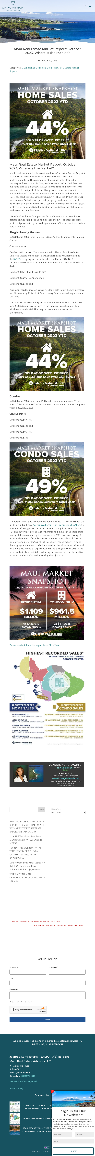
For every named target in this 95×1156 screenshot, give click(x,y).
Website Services (37, 1152)
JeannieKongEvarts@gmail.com (26, 1081)
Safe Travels (19, 259)
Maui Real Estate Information (37, 67)
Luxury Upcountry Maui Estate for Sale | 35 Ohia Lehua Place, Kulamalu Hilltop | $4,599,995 (27, 866)
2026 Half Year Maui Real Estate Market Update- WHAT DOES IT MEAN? (26, 840)
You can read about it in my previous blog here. (56, 524)
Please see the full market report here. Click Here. (35, 645)
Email (12, 978)
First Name (14, 967)
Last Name (53, 967)
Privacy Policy (17, 1088)
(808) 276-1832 (28, 1076)
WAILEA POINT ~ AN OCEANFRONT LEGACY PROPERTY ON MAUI (27, 877)
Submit (47, 1019)
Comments (14, 989)
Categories (55, 808)
